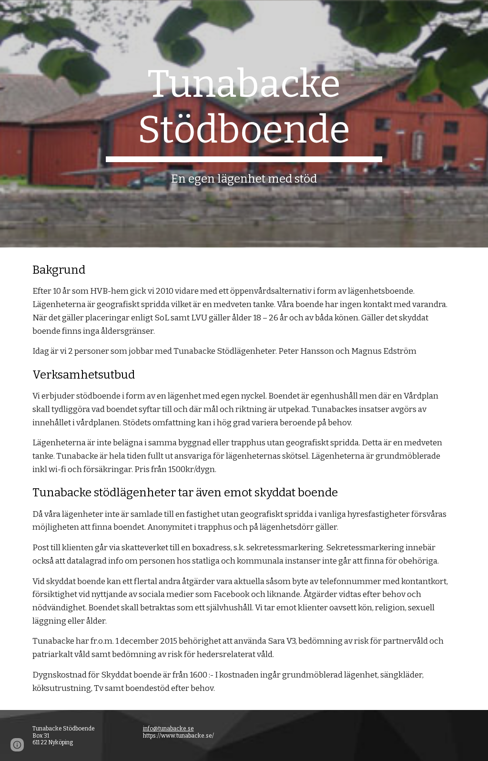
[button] (17, 744)
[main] (244, 123)
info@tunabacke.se (168, 728)
